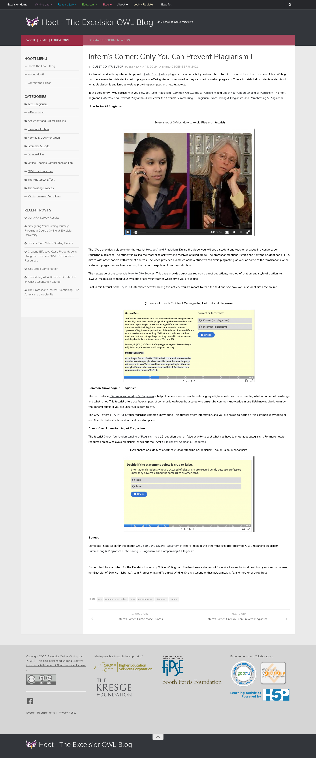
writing (174, 598)
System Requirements (40, 713)
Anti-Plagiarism (38, 104)
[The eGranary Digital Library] (273, 684)
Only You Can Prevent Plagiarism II (124, 98)
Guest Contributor (108, 67)
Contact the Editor (39, 83)
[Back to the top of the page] (158, 737)
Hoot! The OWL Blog (41, 66)
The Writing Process (41, 188)
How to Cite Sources (141, 274)
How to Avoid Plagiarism (155, 93)
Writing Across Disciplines (44, 196)
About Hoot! (36, 74)
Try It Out (126, 287)
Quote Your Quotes (155, 74)
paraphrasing (145, 598)
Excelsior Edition (38, 129)
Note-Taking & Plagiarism (227, 98)
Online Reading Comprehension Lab (50, 163)
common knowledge (115, 598)
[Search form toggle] (290, 4)
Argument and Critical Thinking (47, 121)
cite (99, 598)
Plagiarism (161, 598)
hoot (132, 598)
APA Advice (36, 112)
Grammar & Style (39, 146)
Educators (60, 40)
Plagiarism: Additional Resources (185, 442)
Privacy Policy (67, 713)
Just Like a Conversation (43, 269)
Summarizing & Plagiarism (193, 98)
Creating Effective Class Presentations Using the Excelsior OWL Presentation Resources (51, 256)
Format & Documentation (109, 40)
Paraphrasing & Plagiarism (266, 98)
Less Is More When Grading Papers (50, 243)
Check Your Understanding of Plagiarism (248, 93)
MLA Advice (36, 154)
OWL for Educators (40, 171)
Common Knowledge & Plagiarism (194, 93)
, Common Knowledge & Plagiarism (131, 396)
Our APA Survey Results (43, 218)
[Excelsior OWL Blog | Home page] (90, 21)
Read (44, 40)
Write (31, 40)
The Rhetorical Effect (41, 180)
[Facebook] (30, 703)
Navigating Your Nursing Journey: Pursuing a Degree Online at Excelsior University (48, 230)
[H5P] (260, 700)
